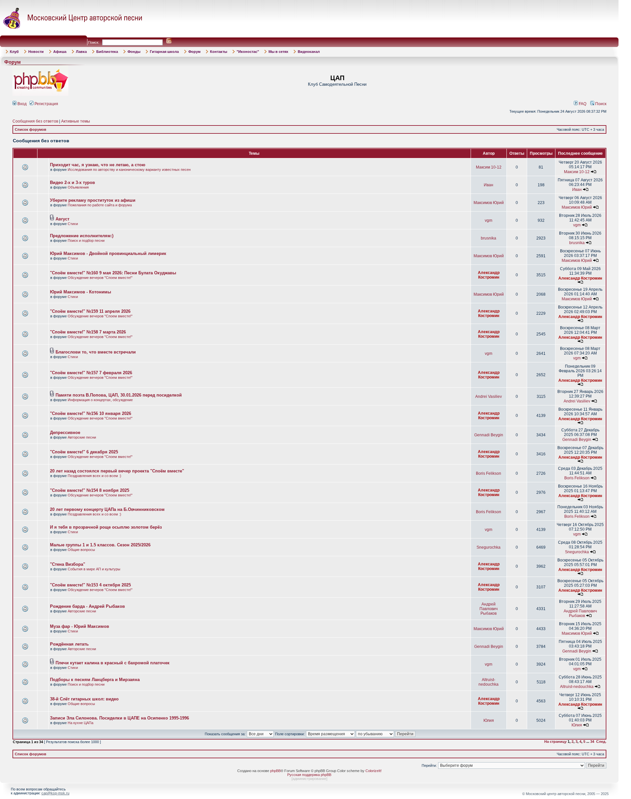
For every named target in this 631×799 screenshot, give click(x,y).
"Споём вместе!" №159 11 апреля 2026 (90, 311)
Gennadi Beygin (488, 435)
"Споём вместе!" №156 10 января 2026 (90, 413)
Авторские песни (82, 437)
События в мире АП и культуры (94, 569)
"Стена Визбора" (67, 564)
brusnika (488, 238)
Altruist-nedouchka (489, 682)
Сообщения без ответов (35, 121)
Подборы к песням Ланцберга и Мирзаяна (95, 679)
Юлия (488, 720)
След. (601, 741)
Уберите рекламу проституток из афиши (92, 200)
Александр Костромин (489, 275)
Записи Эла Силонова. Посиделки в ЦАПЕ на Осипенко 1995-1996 (119, 718)
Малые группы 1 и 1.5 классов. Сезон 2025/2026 (100, 544)
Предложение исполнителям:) (81, 235)
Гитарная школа (164, 52)
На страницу (555, 741)
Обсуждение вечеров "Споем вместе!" (100, 278)
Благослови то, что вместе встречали (96, 352)
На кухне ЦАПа (80, 723)
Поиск (600, 104)
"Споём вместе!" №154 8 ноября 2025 (89, 490)
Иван (488, 185)
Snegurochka (489, 547)
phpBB (275, 771)
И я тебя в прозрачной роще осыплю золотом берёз (106, 527)
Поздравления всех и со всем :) (94, 476)
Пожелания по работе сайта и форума (100, 205)
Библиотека (107, 52)
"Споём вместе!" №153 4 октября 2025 (90, 584)
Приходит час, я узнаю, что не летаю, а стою (97, 164)
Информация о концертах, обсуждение (100, 400)
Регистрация (46, 104)
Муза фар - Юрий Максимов (79, 626)
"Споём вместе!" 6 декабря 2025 (84, 451)
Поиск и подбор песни (86, 240)
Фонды (134, 52)
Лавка (81, 52)
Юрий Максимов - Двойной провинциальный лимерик (108, 253)
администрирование (309, 779)
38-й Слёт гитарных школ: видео (84, 698)
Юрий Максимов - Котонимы (80, 291)
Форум (194, 52)
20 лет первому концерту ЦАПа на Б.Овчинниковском (107, 509)
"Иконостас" (248, 52)
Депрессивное (65, 432)
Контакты (218, 52)
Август (62, 219)
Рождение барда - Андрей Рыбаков (87, 606)
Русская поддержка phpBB (309, 775)
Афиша (59, 52)
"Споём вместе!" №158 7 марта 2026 (88, 332)
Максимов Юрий (489, 202)
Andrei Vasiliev (488, 396)
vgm (488, 220)
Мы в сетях (278, 52)
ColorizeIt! (373, 771)
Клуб (14, 52)
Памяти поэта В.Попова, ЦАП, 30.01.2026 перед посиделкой (119, 395)
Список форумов (30, 129)
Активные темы (75, 121)
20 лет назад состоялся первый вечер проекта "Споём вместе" (117, 470)
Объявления (78, 187)
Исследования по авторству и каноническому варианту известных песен (129, 169)
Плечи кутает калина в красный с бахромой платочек (113, 662)
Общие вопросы (81, 550)
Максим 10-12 (489, 167)
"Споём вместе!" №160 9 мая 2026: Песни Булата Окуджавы (113, 272)
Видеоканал (309, 52)
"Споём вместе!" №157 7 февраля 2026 (91, 372)
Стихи (73, 224)
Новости (36, 52)
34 (592, 741)
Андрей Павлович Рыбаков (488, 609)
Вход (21, 104)
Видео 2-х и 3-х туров (72, 182)
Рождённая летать (69, 644)
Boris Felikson (488, 473)
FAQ (582, 104)
